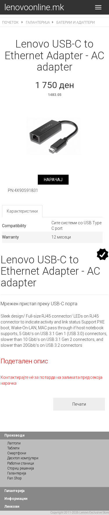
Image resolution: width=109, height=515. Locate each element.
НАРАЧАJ (53, 179)
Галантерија (38, 22)
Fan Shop (14, 478)
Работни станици (20, 463)
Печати (79, 404)
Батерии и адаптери (75, 22)
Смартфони (16, 453)
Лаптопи (14, 443)
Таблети (13, 448)
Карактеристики (22, 211)
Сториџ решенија (20, 468)
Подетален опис (24, 361)
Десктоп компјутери (22, 458)
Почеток (10, 22)
